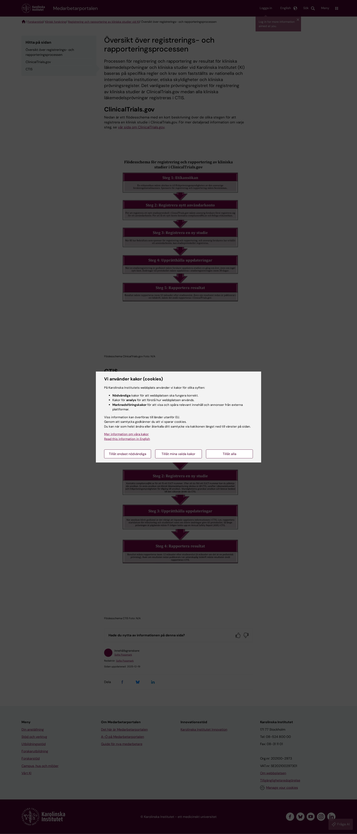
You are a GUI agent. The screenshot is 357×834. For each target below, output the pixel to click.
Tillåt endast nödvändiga (127, 454)
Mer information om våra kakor (126, 434)
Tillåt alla (229, 454)
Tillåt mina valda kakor (178, 454)
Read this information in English (127, 439)
